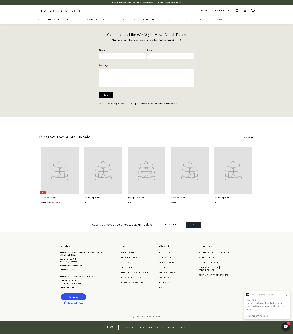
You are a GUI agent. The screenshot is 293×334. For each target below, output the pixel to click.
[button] (73, 296)
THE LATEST (169, 20)
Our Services (167, 263)
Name (102, 50)
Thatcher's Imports (196, 20)
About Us (223, 20)
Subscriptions (128, 258)
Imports (124, 263)
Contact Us (165, 258)
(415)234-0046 (67, 269)
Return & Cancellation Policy (216, 253)
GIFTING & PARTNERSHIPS (139, 20)
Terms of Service (165, 104)
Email (150, 50)
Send (106, 95)
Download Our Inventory (215, 11)
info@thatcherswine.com (71, 266)
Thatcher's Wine (144, 317)
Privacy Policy (146, 104)
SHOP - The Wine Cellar (54, 20)
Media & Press (167, 273)
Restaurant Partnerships (214, 275)
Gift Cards (126, 268)
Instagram (165, 278)
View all (249, 137)
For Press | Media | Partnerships (209, 269)
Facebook (164, 283)
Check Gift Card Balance (134, 273)
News (162, 268)
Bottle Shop (127, 253)
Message (103, 65)
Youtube (164, 288)
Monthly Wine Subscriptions (97, 20)
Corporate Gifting (130, 278)
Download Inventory (132, 283)
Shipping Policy (207, 258)
